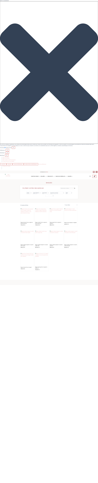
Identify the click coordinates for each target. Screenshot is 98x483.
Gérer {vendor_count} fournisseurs (9, 159)
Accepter (3, 164)
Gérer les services (5, 158)
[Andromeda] (44, 192)
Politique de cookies (6, 165)
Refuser (9, 164)
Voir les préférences (18, 164)
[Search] (74, 188)
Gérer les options (5, 157)
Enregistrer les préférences (31, 164)
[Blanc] (68, 192)
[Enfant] (28, 192)
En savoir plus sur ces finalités (8, 161)
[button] (49, 72)
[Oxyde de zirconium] (56, 192)
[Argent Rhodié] (36, 192)
